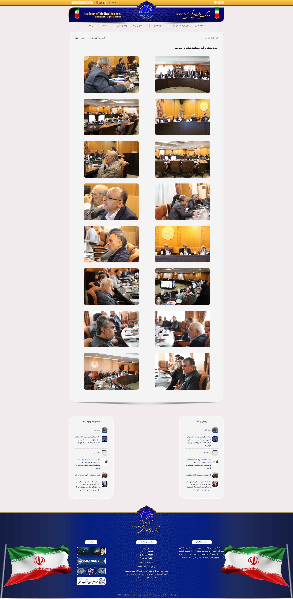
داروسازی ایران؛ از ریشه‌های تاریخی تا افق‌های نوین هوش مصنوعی (199, 488)
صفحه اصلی (200, 25)
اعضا (169, 25)
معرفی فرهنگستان (183, 25)
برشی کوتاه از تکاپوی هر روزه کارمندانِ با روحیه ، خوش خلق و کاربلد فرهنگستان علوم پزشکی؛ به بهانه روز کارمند (198, 464)
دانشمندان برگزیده (140, 25)
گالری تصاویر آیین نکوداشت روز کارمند (198, 475)
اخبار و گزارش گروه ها (211, 38)
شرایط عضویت (157, 25)
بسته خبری (207, 430)
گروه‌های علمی (122, 25)
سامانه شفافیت (107, 25)
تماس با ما (92, 25)
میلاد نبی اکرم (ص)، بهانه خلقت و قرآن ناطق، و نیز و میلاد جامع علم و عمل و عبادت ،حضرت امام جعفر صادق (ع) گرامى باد (198, 441)
